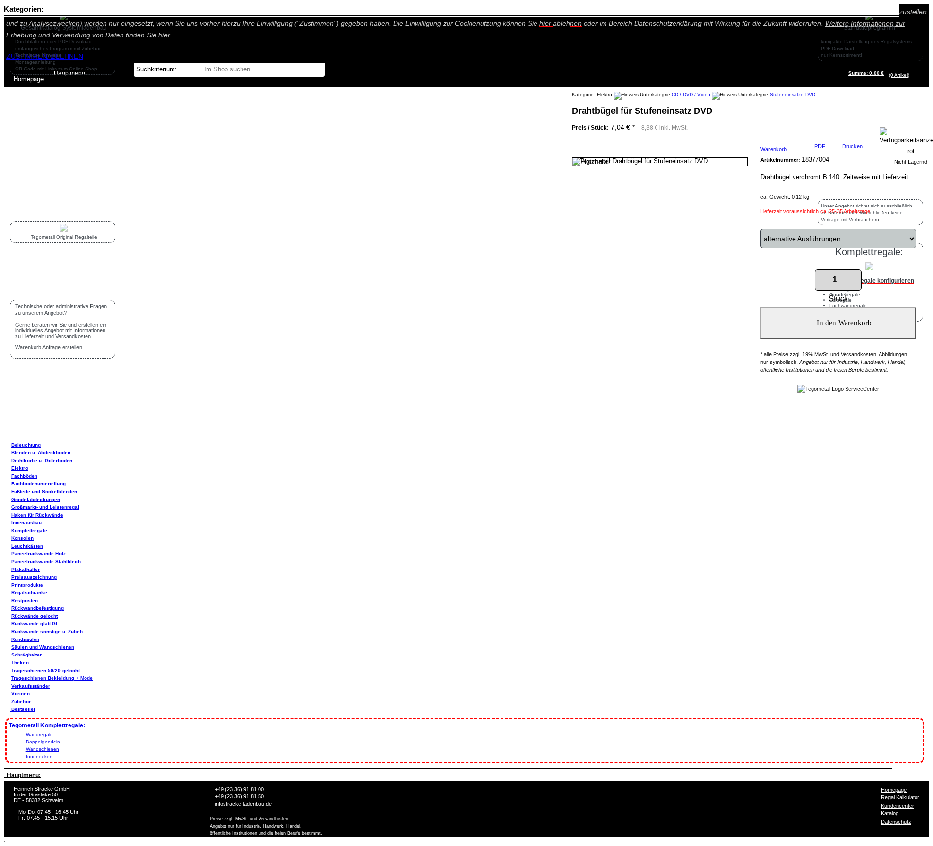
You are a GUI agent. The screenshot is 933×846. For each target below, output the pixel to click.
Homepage (894, 790)
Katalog (889, 813)
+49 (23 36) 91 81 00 (239, 789)
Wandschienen (42, 749)
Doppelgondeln (43, 741)
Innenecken (39, 756)
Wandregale (39, 734)
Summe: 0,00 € (866, 73)
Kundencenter (897, 806)
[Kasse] (912, 75)
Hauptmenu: (22, 775)
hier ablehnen (560, 23)
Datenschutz (896, 822)
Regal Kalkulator (900, 797)
